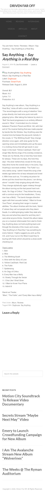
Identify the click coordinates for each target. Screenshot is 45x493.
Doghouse (12, 78)
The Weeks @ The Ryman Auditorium (22, 471)
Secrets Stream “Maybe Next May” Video (20, 417)
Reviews (20, 302)
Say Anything (25, 72)
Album (14, 302)
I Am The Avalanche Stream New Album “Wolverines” (17, 454)
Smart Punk (16, 81)
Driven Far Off (22, 6)
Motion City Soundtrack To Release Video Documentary (21, 400)
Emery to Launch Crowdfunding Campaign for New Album (22, 435)
